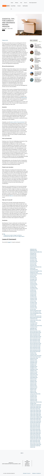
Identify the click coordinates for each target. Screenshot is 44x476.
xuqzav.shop (38, 432)
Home (12, 2)
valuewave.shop (33, 400)
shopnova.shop (33, 378)
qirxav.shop (32, 339)
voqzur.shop (38, 412)
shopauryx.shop (33, 359)
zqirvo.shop (32, 441)
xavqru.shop (32, 419)
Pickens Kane (24, 97)
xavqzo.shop (32, 421)
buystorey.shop (33, 275)
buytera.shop (33, 276)
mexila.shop (32, 320)
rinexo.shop (32, 356)
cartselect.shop (33, 302)
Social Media (13, 5)
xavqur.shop (38, 419)
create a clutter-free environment (17, 122)
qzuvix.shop (32, 351)
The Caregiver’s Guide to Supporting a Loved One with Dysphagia (38, 60)
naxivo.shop (39, 325)
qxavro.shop (32, 346)
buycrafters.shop (33, 261)
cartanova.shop (33, 283)
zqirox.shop (32, 440)
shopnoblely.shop (33, 377)
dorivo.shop (38, 310)
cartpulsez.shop (33, 299)
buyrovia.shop (39, 273)
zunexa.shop (32, 444)
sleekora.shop (33, 391)
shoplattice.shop (33, 372)
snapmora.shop (33, 392)
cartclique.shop (33, 287)
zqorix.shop (37, 441)
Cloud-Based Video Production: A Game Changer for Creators (38, 80)
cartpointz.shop (33, 298)
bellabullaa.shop (33, 250)
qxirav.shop (37, 346)
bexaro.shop (32, 251)
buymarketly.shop (34, 269)
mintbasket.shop (33, 322)
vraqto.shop (38, 415)
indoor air (11, 195)
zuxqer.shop (32, 445)
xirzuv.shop (32, 429)
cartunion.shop (33, 306)
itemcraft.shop (33, 316)
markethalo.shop (33, 318)
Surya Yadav (4, 28)
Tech (21, 2)
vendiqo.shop (33, 404)
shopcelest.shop (33, 361)
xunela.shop (37, 429)
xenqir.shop (38, 422)
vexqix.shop (32, 406)
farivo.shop (32, 311)
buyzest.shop (33, 281)
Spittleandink (25, 5)
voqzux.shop (32, 414)
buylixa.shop (32, 268)
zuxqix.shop (32, 447)
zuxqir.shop (37, 445)
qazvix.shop (37, 331)
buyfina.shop (32, 266)
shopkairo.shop (33, 370)
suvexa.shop (32, 393)
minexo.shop (32, 321)
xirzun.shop (37, 427)
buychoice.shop (33, 258)
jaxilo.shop (39, 316)
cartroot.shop (33, 301)
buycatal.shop (33, 257)
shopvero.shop (33, 384)
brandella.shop (39, 251)
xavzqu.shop (32, 422)
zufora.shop (37, 442)
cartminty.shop (33, 296)
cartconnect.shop (34, 288)
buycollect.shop (33, 260)
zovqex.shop (32, 438)
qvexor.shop (32, 344)
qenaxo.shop (33, 336)
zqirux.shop (37, 440)
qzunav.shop (37, 350)
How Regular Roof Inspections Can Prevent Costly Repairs (38, 74)
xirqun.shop (37, 423)
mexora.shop (38, 320)
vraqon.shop (32, 415)
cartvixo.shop (33, 309)
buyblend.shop (33, 254)
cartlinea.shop (33, 294)
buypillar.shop (39, 271)
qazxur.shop (37, 333)
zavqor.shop (38, 433)
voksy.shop (32, 408)
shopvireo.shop (33, 388)
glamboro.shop (38, 313)
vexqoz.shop (38, 407)
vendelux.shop (33, 403)
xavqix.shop (38, 418)
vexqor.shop (32, 407)
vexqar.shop (38, 404)
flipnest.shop (38, 311)
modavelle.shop (33, 324)
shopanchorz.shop (34, 358)
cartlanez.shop (33, 292)
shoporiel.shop (33, 380)
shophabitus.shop (34, 369)
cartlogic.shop (33, 295)
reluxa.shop (37, 351)
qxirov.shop (32, 347)
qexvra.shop (32, 337)
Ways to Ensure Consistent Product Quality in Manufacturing (38, 46)
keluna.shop (32, 317)
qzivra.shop (37, 348)
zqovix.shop (32, 442)
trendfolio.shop (33, 395)
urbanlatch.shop (33, 399)
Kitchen (16, 2)
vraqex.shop (38, 414)
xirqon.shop (32, 423)
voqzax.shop (38, 410)
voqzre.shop (38, 411)
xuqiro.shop (32, 430)
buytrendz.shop (33, 277)
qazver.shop (32, 331)
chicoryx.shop (33, 310)
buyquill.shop (33, 273)
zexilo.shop (32, 434)
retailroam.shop (33, 354)
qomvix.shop (32, 343)
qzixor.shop (32, 350)
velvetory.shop (38, 402)
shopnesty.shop (33, 376)
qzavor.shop (37, 347)
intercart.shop (33, 314)
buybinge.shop (33, 253)
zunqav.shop (38, 444)
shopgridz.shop (33, 367)
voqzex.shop (32, 411)
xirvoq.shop (37, 426)
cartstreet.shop (33, 303)
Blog (3, 30)
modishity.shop (33, 325)
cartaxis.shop (33, 286)
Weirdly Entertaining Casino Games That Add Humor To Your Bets (38, 53)
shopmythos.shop (34, 374)
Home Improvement (33, 2)
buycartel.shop (33, 256)
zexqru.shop (38, 437)
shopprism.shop (33, 381)
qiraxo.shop (37, 337)
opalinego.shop (33, 328)
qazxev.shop (38, 332)
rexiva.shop (38, 355)
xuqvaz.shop (38, 430)
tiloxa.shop (38, 393)
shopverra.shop (33, 385)
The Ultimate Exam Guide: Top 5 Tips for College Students (13, 236)
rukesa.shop (37, 356)
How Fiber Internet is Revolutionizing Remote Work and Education (38, 67)
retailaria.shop (33, 352)
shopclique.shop (33, 362)
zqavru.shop (38, 438)
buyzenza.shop (33, 280)
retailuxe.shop (33, 355)
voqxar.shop (37, 408)
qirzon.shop (37, 340)
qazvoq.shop (32, 332)
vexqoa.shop (38, 406)
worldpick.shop (38, 417)
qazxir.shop (32, 333)
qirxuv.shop (32, 340)
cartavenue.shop (33, 284)
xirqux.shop (37, 425)
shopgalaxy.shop (33, 366)
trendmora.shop (33, 396)
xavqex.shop (32, 418)
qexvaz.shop (38, 336)
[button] (11, 9)
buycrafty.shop (33, 262)
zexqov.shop (32, 437)
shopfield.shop (33, 365)
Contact (19, 5)
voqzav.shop (32, 410)
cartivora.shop (33, 291)
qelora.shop (37, 335)
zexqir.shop (38, 436)
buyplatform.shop (34, 272)
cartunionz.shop (33, 307)
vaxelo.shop (32, 402)
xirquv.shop (32, 425)
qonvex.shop (38, 343)
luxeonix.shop (38, 317)
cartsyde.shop (33, 305)
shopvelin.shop (33, 382)
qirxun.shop (37, 339)
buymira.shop (33, 271)
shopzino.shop (33, 389)
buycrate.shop (33, 264)
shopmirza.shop (33, 373)
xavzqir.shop (38, 421)
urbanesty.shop (33, 397)
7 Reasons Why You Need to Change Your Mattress (12, 235)
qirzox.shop (32, 341)
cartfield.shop (33, 290)
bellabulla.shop (33, 249)
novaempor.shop (33, 326)
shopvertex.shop (33, 386)
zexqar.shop (37, 434)
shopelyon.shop (33, 363)
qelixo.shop (32, 335)
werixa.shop (32, 417)
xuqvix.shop (32, 432)
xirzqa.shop (32, 427)
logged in (10, 242)
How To (25, 2)
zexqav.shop (32, 436)
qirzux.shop (37, 341)
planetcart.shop (33, 329)
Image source (5, 40)
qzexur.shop (32, 348)
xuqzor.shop (32, 433)
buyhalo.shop (38, 266)
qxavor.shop (38, 344)
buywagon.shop (33, 279)
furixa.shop (32, 313)
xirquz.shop (32, 426)
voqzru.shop (32, 412)
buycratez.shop (33, 265)
